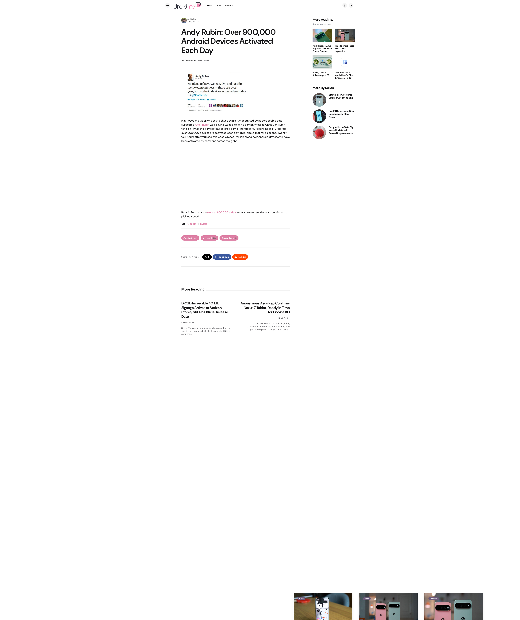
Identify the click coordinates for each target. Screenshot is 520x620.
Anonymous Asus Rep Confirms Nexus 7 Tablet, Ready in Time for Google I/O (265, 307)
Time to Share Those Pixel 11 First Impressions (344, 48)
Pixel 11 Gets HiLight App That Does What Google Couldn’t (322, 48)
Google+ (192, 224)
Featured (433, 599)
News (301, 599)
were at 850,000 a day (221, 212)
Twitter (204, 224)
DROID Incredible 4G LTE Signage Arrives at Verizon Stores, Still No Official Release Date (204, 310)
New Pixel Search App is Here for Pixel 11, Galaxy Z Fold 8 (344, 75)
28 (189, 60)
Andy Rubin (202, 124)
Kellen (193, 19)
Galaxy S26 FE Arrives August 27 (321, 74)
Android (210, 238)
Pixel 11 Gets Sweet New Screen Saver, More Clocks (341, 114)
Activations (191, 238)
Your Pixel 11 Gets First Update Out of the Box (341, 96)
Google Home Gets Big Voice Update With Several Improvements (341, 130)
